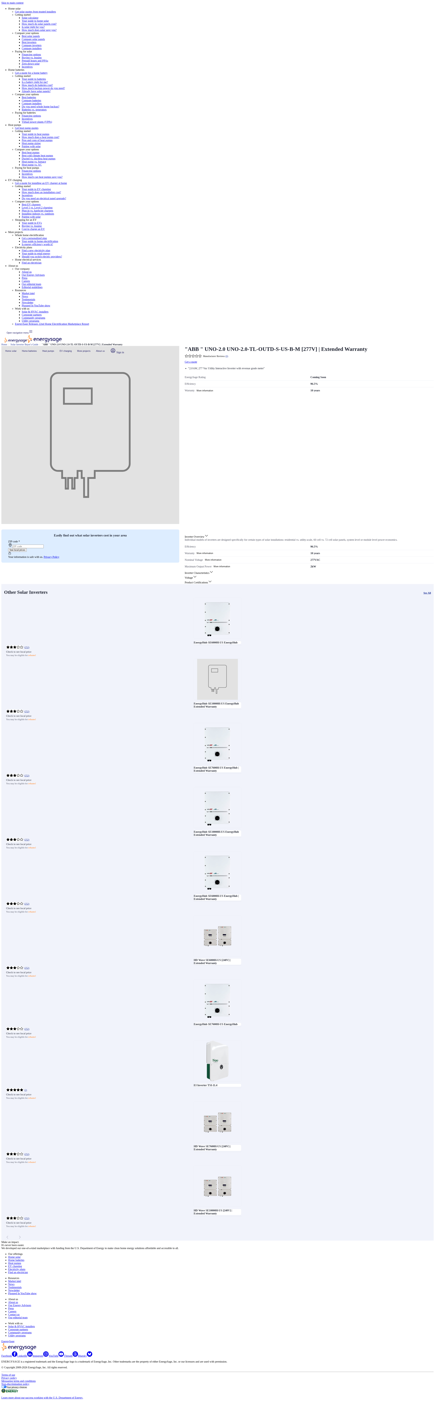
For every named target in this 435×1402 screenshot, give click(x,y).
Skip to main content (12, 2)
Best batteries (29, 97)
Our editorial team (31, 284)
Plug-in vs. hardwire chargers (37, 210)
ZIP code (14, 541)
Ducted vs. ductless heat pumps (38, 158)
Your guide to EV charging (36, 189)
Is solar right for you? (33, 27)
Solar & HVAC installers (35, 311)
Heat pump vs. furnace (34, 161)
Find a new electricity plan (36, 250)
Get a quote (191, 361)
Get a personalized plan (34, 238)
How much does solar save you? (39, 30)
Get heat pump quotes (26, 128)
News (25, 296)
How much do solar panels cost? (39, 23)
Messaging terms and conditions (18, 1381)
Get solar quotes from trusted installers (35, 11)
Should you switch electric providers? (42, 256)
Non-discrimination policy (15, 1384)
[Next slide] (19, 1237)
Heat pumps (48, 351)
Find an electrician (31, 262)
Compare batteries (31, 100)
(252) (26, 647)
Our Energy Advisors (33, 274)
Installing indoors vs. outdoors (38, 213)
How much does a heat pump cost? (40, 137)
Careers (26, 281)
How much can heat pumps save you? (42, 177)
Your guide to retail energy (36, 253)
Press (24, 278)
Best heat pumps (30, 152)
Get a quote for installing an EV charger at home (41, 183)
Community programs (33, 317)
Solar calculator (30, 17)
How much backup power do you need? (43, 88)
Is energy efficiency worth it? (37, 244)
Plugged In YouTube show (36, 305)
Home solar (10, 351)
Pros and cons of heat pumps (37, 140)
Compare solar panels (33, 39)
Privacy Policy (51, 556)
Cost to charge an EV (33, 229)
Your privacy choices (16, 1387)
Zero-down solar (31, 63)
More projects (84, 351)
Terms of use (8, 1374)
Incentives (27, 66)
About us (27, 271)
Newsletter (27, 302)
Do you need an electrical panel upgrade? (44, 198)
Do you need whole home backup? (40, 106)
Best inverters (29, 42)
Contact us (14, 1314)
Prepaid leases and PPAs (35, 60)
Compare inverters (31, 45)
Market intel (28, 293)
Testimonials (28, 299)
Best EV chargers (31, 204)
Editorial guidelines (32, 287)
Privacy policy (9, 1377)
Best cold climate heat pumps (37, 155)
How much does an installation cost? (41, 192)
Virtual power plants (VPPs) (37, 121)
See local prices (17, 550)
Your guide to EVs (32, 222)
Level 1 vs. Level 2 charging (37, 207)
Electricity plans (16, 1269)
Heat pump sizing (31, 143)
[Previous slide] (7, 1237)
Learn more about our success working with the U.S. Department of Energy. (42, 1397)
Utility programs (30, 320)
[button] (196, 536)
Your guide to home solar (35, 20)
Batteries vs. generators (34, 109)
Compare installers (32, 48)
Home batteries (29, 351)
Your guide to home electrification (40, 241)
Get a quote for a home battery (31, 72)
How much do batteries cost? (37, 85)
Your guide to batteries (34, 79)
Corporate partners (32, 314)
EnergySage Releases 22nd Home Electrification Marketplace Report (52, 323)
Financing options (31, 54)
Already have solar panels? (36, 91)
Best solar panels (31, 36)
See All (427, 593)
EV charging (66, 351)
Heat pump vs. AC (32, 164)
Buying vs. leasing (32, 57)
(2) (25, 1090)
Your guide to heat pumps (35, 134)
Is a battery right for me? (35, 82)
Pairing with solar (31, 146)
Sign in (120, 352)
